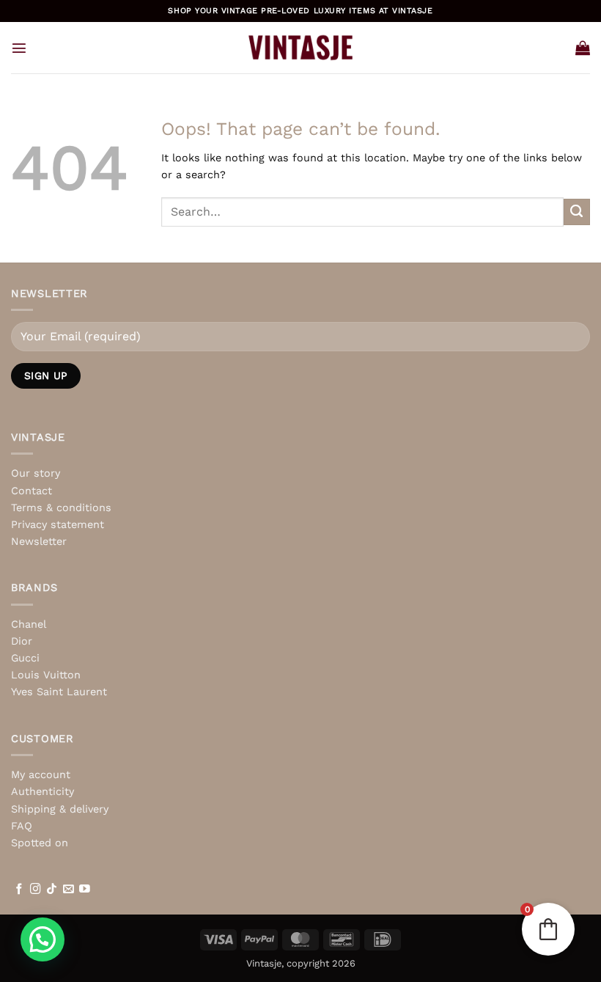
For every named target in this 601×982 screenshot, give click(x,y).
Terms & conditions (61, 507)
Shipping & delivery (59, 809)
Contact (31, 491)
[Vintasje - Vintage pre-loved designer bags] (301, 47)
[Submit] (577, 212)
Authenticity (42, 791)
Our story (35, 473)
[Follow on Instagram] (35, 889)
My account (40, 774)
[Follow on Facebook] (19, 889)
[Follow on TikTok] (51, 889)
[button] (19, 48)
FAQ (21, 826)
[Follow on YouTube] (84, 889)
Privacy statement (57, 524)
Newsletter (39, 541)
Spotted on (39, 843)
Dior (21, 641)
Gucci (25, 658)
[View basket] (582, 48)
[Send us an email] (68, 889)
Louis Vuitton (46, 675)
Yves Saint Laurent (59, 691)
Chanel (28, 624)
